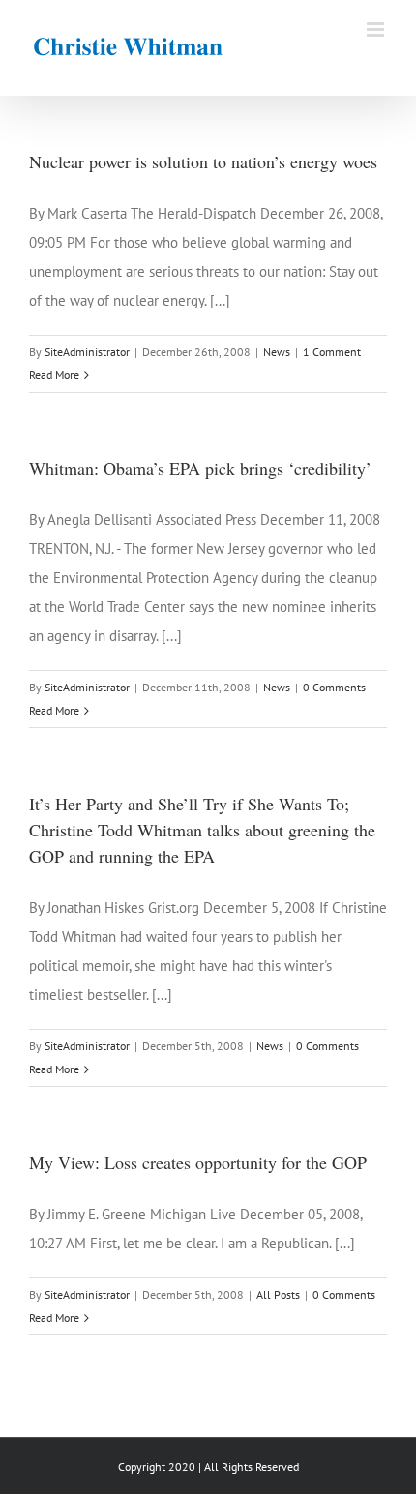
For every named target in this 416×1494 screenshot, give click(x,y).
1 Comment (332, 351)
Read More (54, 374)
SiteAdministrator (87, 351)
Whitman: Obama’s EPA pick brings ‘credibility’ (200, 468)
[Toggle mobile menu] (377, 29)
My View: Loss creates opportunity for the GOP (198, 1162)
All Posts (278, 1294)
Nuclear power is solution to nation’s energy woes (203, 161)
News (276, 351)
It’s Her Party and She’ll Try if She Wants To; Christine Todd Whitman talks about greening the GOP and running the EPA (202, 829)
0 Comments (334, 687)
